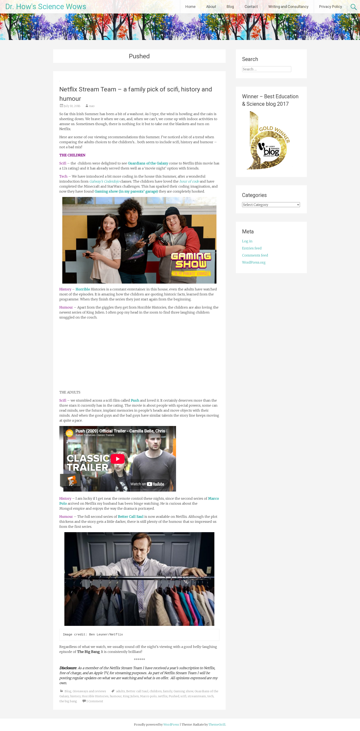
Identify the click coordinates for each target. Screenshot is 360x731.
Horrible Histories (95, 696)
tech (210, 696)
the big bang (68, 701)
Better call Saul (137, 691)
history (75, 696)
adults (120, 691)
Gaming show (183, 691)
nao (92, 106)
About (211, 6)
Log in (247, 241)
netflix (163, 696)
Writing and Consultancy (288, 6)
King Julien (131, 696)
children (156, 691)
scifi (183, 696)
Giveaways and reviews (89, 691)
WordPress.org (254, 262)
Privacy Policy (330, 6)
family (167, 691)
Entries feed (252, 248)
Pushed (174, 696)
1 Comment (94, 701)
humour (116, 696)
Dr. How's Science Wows (45, 6)
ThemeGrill (217, 724)
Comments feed (255, 255)
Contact (251, 6)
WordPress (171, 724)
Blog (230, 6)
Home (190, 6)
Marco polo (148, 696)
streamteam (197, 696)
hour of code (189, 181)
